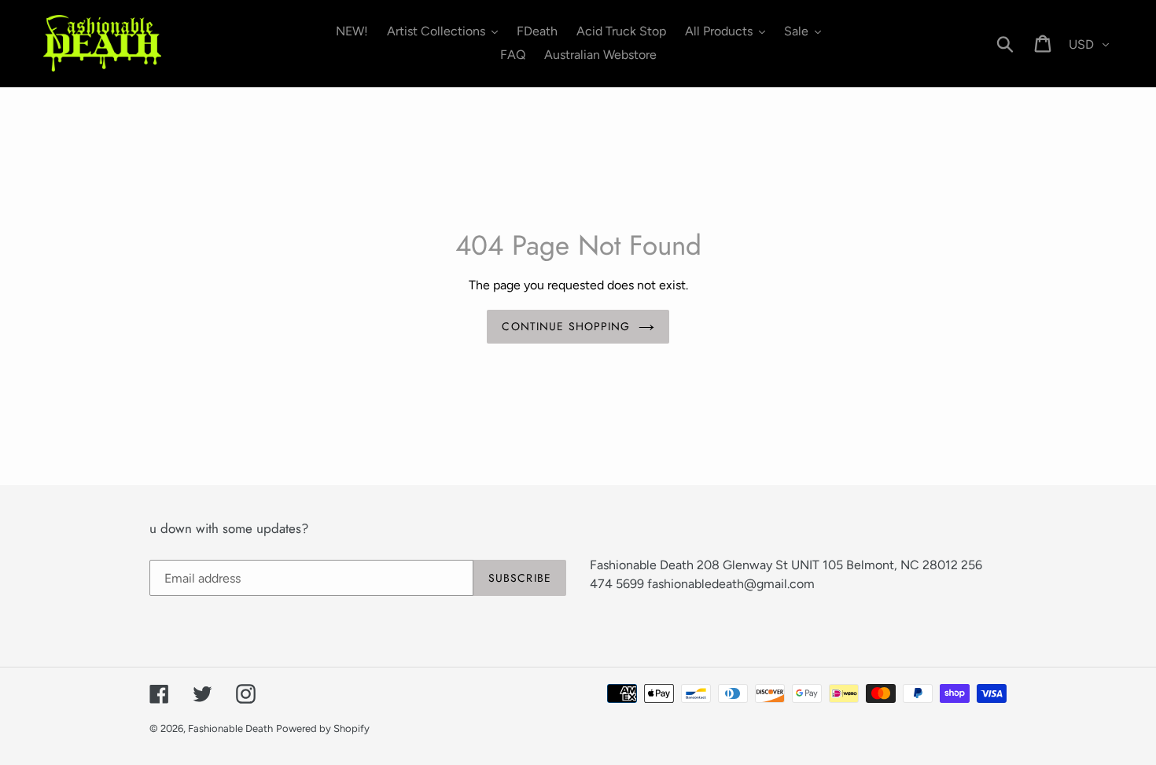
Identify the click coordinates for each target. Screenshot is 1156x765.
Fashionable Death (230, 728)
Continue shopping (566, 326)
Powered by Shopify (323, 728)
